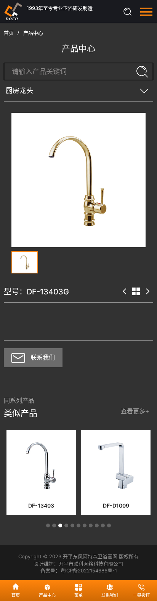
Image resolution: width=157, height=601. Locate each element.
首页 (9, 33)
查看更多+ (135, 411)
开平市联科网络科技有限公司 (91, 564)
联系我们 (42, 357)
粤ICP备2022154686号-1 (88, 570)
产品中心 (33, 33)
